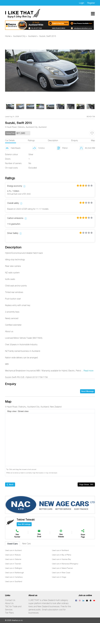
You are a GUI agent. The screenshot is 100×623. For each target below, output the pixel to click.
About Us (9, 603)
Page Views (86, 484)
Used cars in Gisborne (13, 559)
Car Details (10, 140)
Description (53, 140)
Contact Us (10, 600)
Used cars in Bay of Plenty (61, 555)
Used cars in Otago (59, 577)
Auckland (32, 36)
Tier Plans (9, 612)
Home (7, 36)
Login (81, 3)
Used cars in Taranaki (13, 564)
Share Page (83, 535)
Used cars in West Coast (61, 572)
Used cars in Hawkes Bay (61, 559)
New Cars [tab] (26, 543)
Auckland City (19, 36)
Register (91, 3)
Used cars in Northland (60, 550)
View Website (61, 535)
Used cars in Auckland (13, 550)
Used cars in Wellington (13, 568)
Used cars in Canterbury (14, 577)
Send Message (87, 391)
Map (93, 140)
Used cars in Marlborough (14, 572)
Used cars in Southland (13, 581)
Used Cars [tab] (12, 543)
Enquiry (74, 140)
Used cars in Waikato (13, 555)
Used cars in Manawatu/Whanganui (65, 564)
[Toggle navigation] (93, 13)
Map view (11, 411)
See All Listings (24, 524)
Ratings (31, 140)
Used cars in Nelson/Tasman (62, 568)
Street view (23, 411)
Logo (23, 13)
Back (11, 484)
